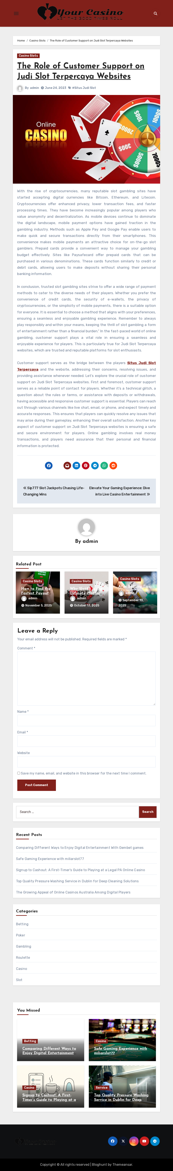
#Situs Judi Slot (84, 88)
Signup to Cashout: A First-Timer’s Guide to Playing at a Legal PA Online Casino (80, 870)
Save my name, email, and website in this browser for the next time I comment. (83, 773)
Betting (22, 924)
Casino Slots (28, 55)
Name (23, 712)
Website (23, 753)
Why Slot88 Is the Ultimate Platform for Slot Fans (86, 593)
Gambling (23, 946)
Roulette (23, 958)
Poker (20, 935)
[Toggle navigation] (16, 13)
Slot (19, 980)
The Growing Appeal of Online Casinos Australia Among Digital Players (73, 892)
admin (34, 88)
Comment (26, 648)
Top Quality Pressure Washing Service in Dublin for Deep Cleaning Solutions (77, 881)
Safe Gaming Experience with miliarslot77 (50, 859)
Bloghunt (99, 1165)
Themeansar (122, 1165)
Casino (21, 969)
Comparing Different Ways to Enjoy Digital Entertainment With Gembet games (80, 848)
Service (102, 1088)
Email (22, 732)
